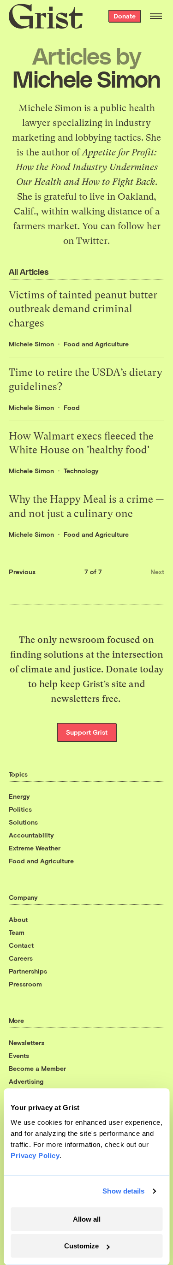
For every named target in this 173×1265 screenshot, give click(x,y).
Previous (22, 572)
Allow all (87, 1219)
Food (72, 407)
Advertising (26, 1081)
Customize (81, 1246)
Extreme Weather (34, 848)
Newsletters (26, 1042)
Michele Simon (31, 344)
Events (19, 1055)
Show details (123, 1191)
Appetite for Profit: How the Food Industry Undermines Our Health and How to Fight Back (87, 167)
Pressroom (25, 984)
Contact (21, 945)
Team (16, 932)
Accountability (31, 835)
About (18, 919)
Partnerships (28, 971)
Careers (21, 958)
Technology (81, 471)
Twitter (91, 241)
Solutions (23, 822)
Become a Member (37, 1068)
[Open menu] (156, 16)
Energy (19, 796)
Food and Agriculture (96, 344)
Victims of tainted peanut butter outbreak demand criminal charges (83, 309)
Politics (20, 809)
